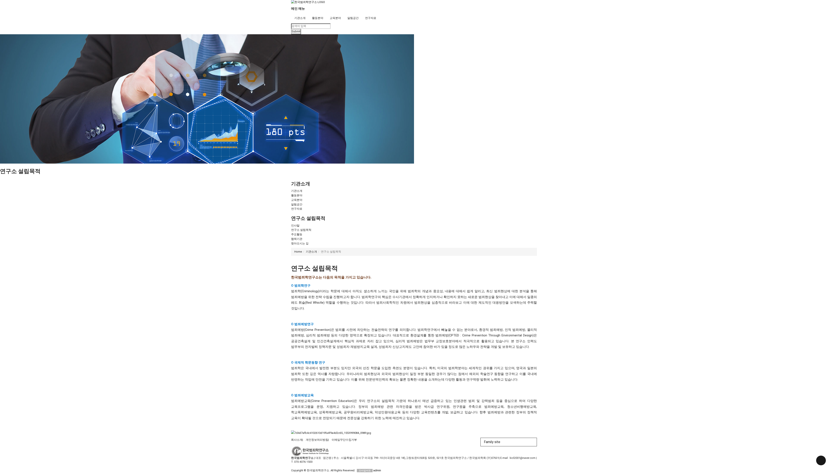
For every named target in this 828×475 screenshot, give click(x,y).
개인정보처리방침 (317, 439)
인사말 (295, 225)
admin (377, 470)
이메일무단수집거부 (344, 439)
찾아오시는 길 (300, 243)
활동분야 (317, 18)
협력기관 (296, 239)
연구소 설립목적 (301, 229)
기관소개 (300, 18)
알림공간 (353, 18)
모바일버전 (365, 470)
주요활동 (296, 234)
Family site (492, 442)
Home (298, 251)
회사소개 (296, 439)
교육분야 (335, 18)
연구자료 (370, 18)
